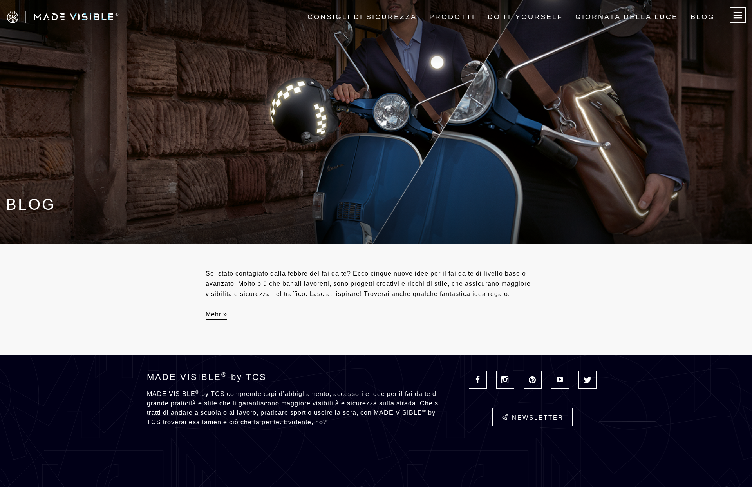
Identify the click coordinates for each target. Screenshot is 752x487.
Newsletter (538, 417)
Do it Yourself (525, 17)
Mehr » (216, 314)
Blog (703, 17)
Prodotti (452, 17)
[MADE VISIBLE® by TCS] (151, 17)
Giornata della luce (626, 17)
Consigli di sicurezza (362, 17)
